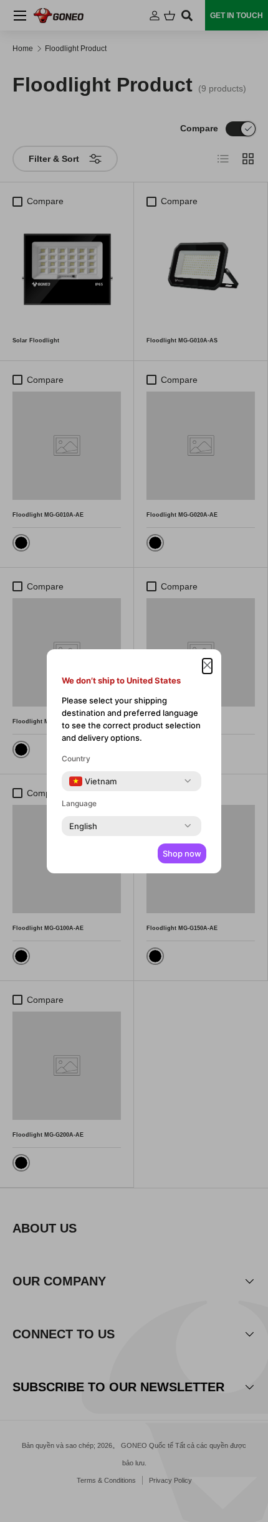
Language (79, 803)
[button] (207, 666)
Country (76, 758)
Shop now (182, 853)
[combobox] (93, 781)
